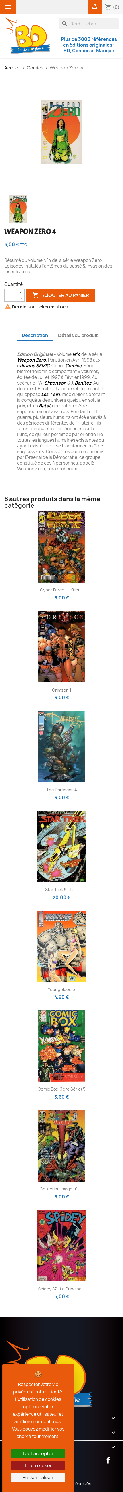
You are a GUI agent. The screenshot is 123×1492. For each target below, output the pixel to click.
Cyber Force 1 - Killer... (61, 590)
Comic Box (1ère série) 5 (61, 1089)
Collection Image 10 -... (62, 1189)
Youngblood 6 (61, 989)
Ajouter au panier (60, 295)
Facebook (108, 1460)
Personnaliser (38, 1477)
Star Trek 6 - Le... (61, 889)
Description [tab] (35, 335)
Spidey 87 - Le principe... (61, 1289)
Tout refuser (38, 1465)
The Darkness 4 (61, 789)
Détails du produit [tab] (78, 335)
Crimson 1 (61, 690)
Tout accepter (38, 1453)
